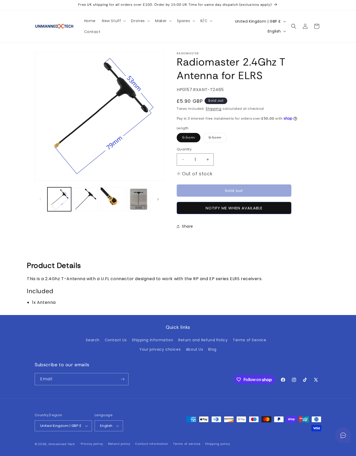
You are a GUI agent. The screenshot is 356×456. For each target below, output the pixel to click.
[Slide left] (40, 199)
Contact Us (116, 340)
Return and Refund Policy (203, 340)
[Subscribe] (122, 379)
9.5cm (217, 138)
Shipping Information (152, 340)
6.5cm (191, 138)
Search (93, 340)
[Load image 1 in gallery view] (59, 199)
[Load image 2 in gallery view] (85, 199)
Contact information (151, 444)
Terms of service (186, 444)
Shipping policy (217, 444)
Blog (212, 349)
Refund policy (119, 444)
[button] (113, 20)
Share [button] (187, 226)
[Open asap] (343, 435)
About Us (194, 349)
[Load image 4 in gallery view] (138, 199)
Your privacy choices (160, 349)
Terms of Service (249, 340)
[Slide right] (158, 199)
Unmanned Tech (61, 444)
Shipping (214, 108)
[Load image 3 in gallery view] (112, 199)
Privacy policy (92, 444)
